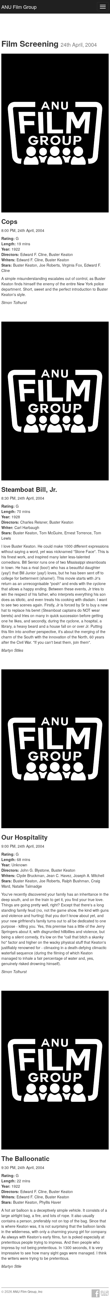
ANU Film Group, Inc (27, 1291)
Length (7, 243)
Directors (9, 254)
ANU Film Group (19, 6)
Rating (7, 238)
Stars (6, 265)
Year (5, 249)
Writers (7, 259)
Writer (6, 527)
